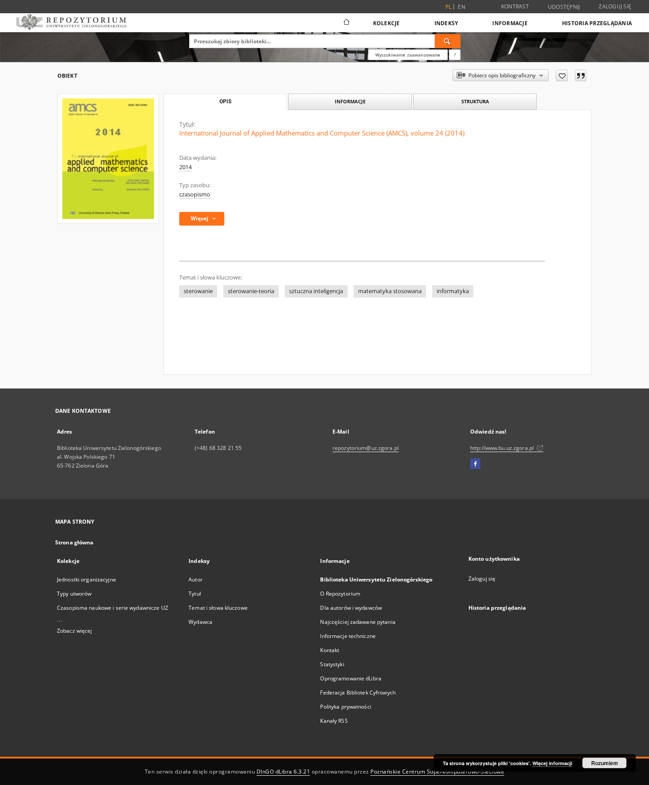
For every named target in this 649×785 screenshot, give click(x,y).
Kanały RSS (333, 721)
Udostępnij (564, 7)
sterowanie (198, 291)
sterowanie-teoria (251, 291)
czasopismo (194, 194)
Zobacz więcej (74, 630)
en (461, 7)
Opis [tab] (225, 101)
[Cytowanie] (580, 75)
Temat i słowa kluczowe (218, 607)
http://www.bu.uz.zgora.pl (502, 448)
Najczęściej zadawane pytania (357, 622)
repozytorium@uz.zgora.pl (365, 448)
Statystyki (332, 664)
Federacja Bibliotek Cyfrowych (357, 692)
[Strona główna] (346, 23)
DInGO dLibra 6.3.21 (283, 771)
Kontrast (515, 6)
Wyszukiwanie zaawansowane (408, 55)
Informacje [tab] (350, 101)
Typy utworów (74, 593)
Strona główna (74, 542)
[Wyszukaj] (447, 41)
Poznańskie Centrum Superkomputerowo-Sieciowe (437, 771)
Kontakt (329, 650)
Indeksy (446, 23)
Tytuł (195, 593)
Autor (196, 579)
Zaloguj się (615, 6)
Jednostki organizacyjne (86, 579)
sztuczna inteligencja (316, 291)
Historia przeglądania (597, 23)
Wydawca (200, 622)
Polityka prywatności (345, 706)
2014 (185, 167)
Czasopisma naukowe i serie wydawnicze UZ (112, 607)
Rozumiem (604, 763)
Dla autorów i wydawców (351, 607)
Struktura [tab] (475, 101)
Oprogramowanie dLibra (350, 678)
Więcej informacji (552, 763)
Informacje (510, 23)
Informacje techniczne (348, 636)
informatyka (453, 291)
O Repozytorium (340, 593)
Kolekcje (386, 23)
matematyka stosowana (390, 291)
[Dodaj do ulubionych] (562, 75)
